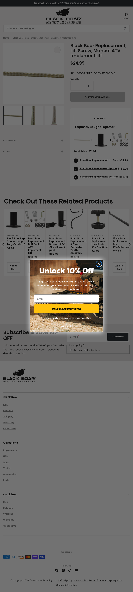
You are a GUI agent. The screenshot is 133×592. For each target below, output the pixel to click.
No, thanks (66, 326)
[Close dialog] (99, 264)
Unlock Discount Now (66, 308)
